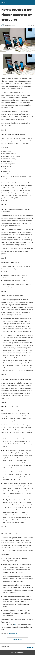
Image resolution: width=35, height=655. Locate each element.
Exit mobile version (17, 652)
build (15, 624)
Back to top (30, 647)
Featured (15, 633)
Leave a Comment (17, 639)
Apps (10, 633)
